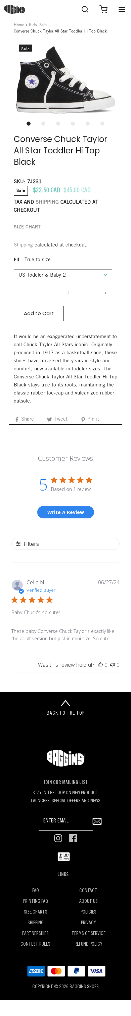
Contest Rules (35, 944)
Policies (88, 912)
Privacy (88, 923)
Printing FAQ (35, 901)
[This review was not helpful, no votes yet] (112, 664)
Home (19, 25)
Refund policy (88, 944)
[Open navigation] (122, 9)
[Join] (97, 821)
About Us (88, 901)
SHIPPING (47, 202)
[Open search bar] (85, 9)
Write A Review (65, 512)
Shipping (23, 245)
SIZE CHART (27, 227)
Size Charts (35, 912)
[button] (65, 80)
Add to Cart (39, 313)
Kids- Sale (38, 25)
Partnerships (35, 933)
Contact (88, 890)
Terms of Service (88, 933)
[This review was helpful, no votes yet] (100, 664)
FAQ (35, 890)
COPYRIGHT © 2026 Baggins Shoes (65, 987)
